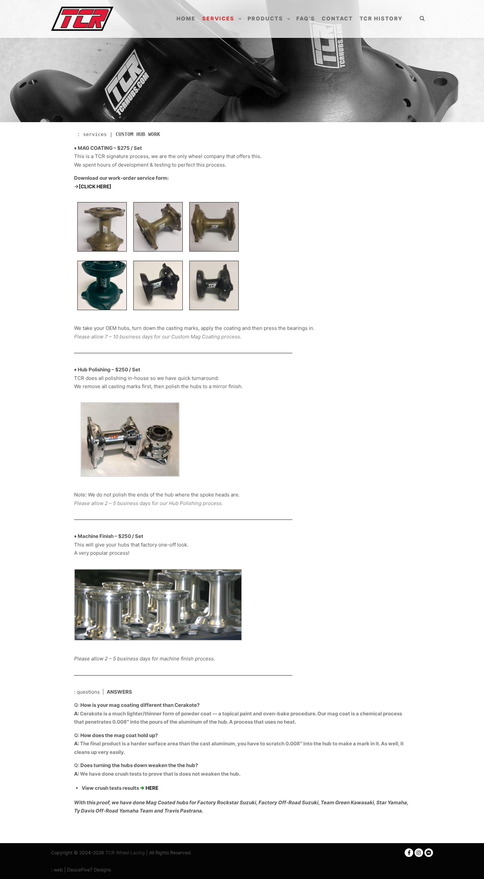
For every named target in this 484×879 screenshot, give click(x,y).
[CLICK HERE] (95, 186)
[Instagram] (419, 852)
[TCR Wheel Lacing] (82, 19)
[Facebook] (409, 852)
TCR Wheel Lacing (125, 852)
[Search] (422, 18)
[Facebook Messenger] (428, 852)
